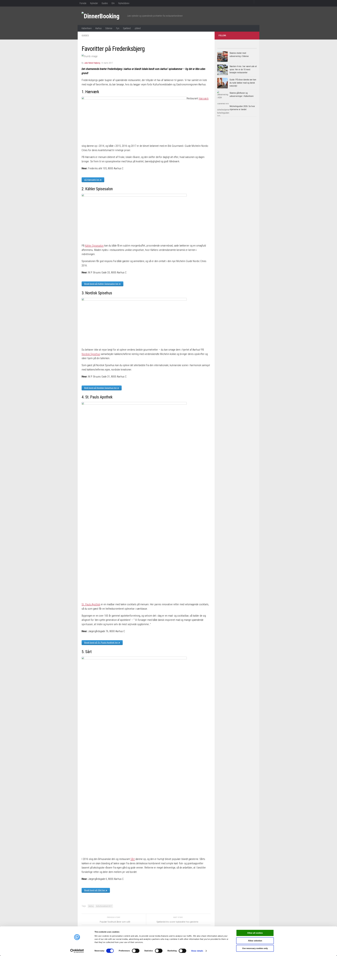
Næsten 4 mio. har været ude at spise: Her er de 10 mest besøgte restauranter (243, 69)
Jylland (137, 28)
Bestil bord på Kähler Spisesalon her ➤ (102, 284)
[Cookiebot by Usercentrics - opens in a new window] (77, 951)
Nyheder (94, 3)
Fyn (117, 28)
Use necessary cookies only (255, 948)
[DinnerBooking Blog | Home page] (103, 16)
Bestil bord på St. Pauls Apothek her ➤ (102, 643)
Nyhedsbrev (123, 3)
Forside (83, 3)
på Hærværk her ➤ (93, 180)
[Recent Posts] (247, 47)
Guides (105, 3)
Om (113, 3)
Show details (197, 951)
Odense (108, 28)
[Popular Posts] (227, 47)
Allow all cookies (255, 933)
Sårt (132, 859)
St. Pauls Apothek (91, 604)
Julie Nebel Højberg (92, 63)
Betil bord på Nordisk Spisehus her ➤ (101, 388)
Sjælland (127, 28)
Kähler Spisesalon (94, 245)
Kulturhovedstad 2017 (104, 906)
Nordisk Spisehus (91, 354)
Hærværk (204, 98)
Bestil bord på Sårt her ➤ (95, 890)
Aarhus (98, 28)
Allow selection (255, 941)
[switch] (135, 951)
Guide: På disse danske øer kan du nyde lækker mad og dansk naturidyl (243, 82)
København (86, 28)
